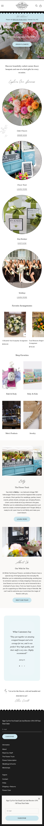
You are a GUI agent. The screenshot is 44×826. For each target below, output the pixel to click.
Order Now (22, 135)
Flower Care (6, 790)
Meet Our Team (22, 600)
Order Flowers (22, 44)
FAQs (4, 783)
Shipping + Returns (9, 787)
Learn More (22, 189)
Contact (5, 779)
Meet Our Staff (7, 753)
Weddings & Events (9, 764)
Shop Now (22, 243)
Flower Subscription (9, 760)
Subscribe (22, 818)
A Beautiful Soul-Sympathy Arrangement (15, 341)
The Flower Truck (8, 757)
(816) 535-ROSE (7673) (20, 19)
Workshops (6, 768)
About (4, 749)
